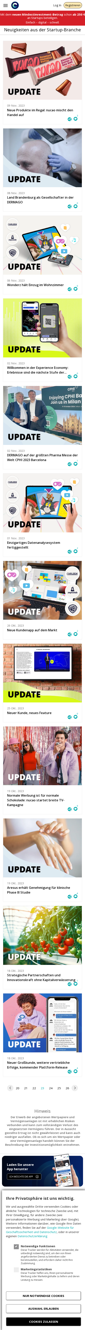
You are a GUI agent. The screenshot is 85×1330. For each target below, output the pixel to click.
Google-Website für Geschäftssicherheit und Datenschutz (40, 1230)
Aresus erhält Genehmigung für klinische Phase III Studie (38, 890)
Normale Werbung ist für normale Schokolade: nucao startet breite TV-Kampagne (35, 800)
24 (51, 1088)
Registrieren (72, 5)
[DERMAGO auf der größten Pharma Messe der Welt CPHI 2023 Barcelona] (42, 415)
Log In (57, 5)
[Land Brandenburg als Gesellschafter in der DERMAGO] (42, 157)
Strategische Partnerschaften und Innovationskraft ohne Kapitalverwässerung (41, 977)
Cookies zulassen (43, 1321)
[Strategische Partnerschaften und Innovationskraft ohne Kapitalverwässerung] (42, 935)
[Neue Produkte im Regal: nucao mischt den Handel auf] (42, 70)
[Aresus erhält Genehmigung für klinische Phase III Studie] (42, 847)
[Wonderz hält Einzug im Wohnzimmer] (42, 245)
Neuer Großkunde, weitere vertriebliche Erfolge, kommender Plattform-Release (38, 1065)
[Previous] (10, 1088)
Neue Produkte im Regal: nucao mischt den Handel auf (40, 112)
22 (34, 1088)
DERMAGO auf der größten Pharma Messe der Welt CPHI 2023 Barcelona (42, 457)
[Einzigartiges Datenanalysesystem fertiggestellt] (42, 502)
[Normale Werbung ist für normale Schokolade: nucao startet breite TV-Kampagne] (42, 755)
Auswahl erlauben (43, 1308)
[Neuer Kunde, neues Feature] (42, 673)
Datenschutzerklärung (32, 1236)
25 (59, 1088)
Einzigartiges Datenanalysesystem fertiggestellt (33, 545)
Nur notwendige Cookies (43, 1296)
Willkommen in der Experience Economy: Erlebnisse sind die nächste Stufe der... (37, 370)
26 (67, 1088)
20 (17, 1088)
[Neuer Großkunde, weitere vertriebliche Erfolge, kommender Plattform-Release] (42, 1022)
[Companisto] (15, 5)
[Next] (75, 1088)
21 (26, 1088)
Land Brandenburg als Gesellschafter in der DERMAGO (40, 199)
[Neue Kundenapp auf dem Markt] (42, 590)
